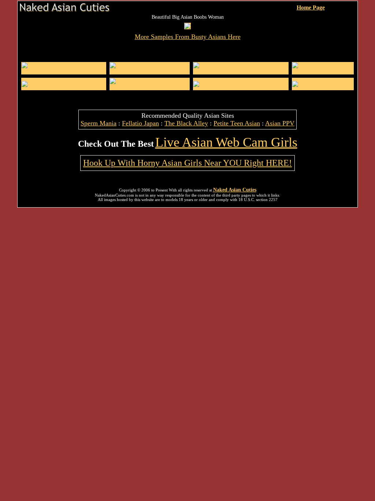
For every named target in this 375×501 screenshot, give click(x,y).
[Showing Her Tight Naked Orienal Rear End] (64, 71)
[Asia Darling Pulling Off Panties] (230, 84)
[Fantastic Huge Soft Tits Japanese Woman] (149, 86)
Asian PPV (279, 123)
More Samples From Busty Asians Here (188, 36)
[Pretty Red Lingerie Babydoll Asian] (149, 71)
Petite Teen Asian (237, 123)
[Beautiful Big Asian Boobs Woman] (187, 27)
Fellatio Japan (140, 123)
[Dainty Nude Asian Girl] (319, 84)
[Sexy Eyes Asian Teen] (47, 84)
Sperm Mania (98, 123)
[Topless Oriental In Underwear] (322, 71)
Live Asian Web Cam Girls (226, 142)
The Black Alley (186, 123)
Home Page (311, 7)
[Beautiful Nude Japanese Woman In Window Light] (240, 71)
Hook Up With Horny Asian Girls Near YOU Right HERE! (187, 163)
